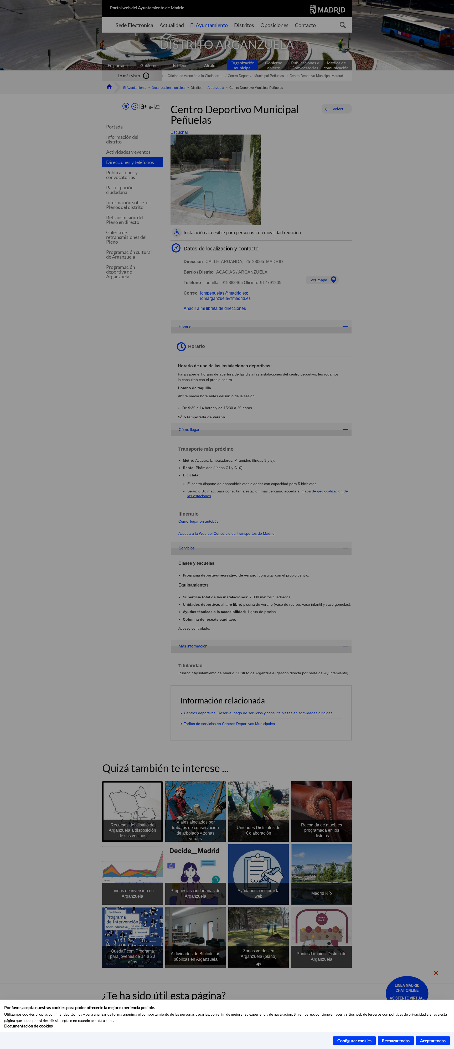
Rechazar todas (396, 1040)
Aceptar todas (433, 1040)
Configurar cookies (354, 1040)
